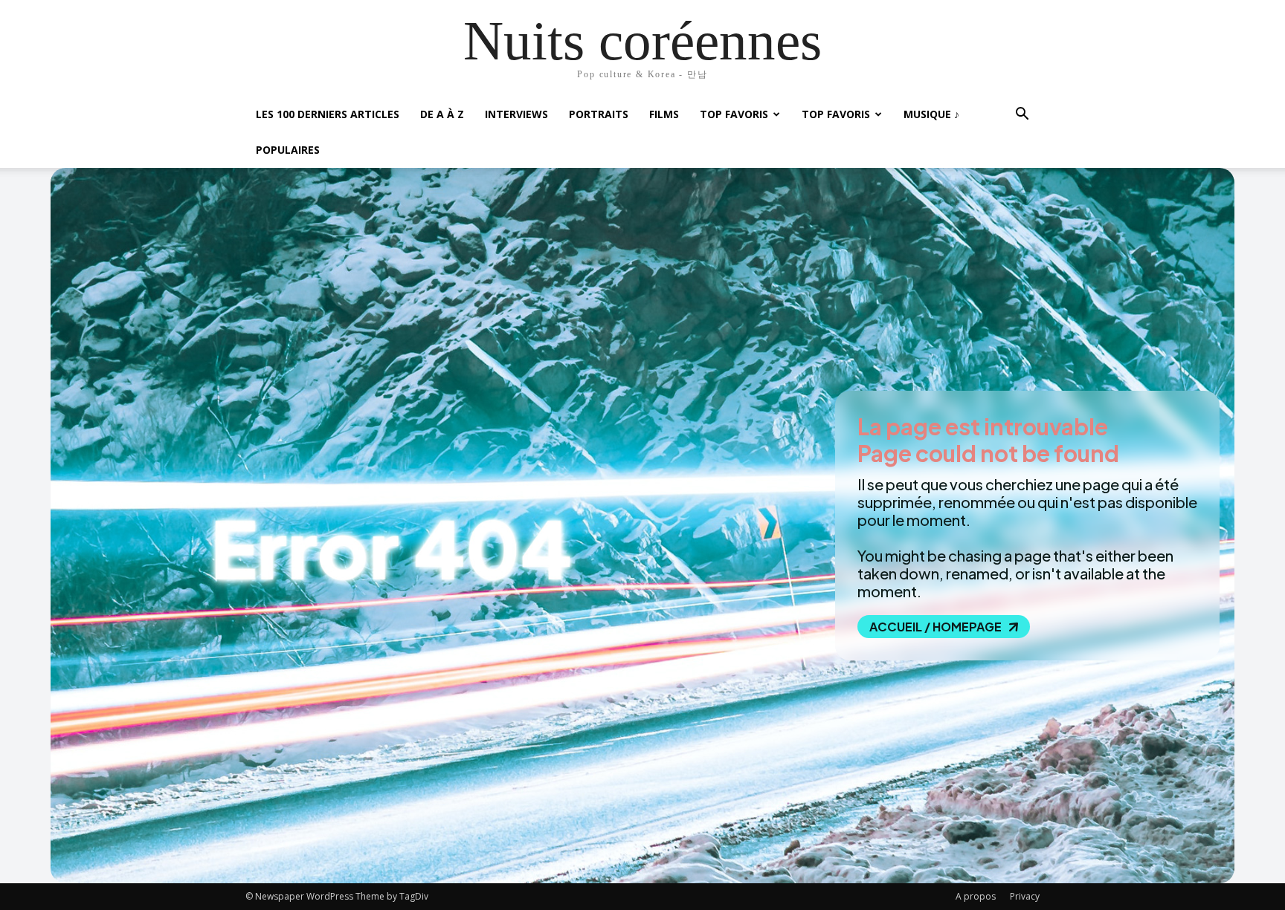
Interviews (516, 114)
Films (664, 114)
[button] (1022, 115)
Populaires (288, 150)
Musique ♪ (931, 114)
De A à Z (442, 114)
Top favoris (734, 114)
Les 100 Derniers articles (327, 114)
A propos (976, 896)
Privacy (1025, 896)
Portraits (598, 114)
